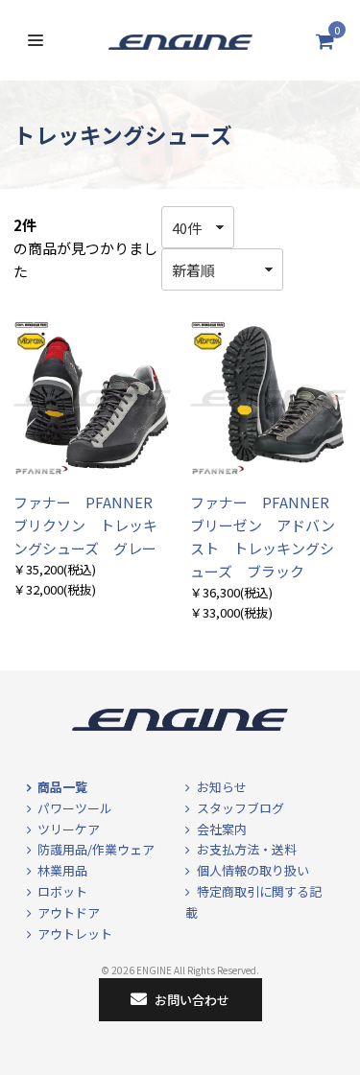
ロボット (62, 891)
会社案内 (222, 829)
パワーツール (74, 808)
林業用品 (62, 870)
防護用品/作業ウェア (96, 849)
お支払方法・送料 (247, 849)
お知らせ (222, 787)
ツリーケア (68, 829)
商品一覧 (62, 787)
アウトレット (74, 933)
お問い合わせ (192, 1000)
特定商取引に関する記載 (253, 902)
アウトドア (68, 912)
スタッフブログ (240, 808)
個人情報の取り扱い (253, 870)
